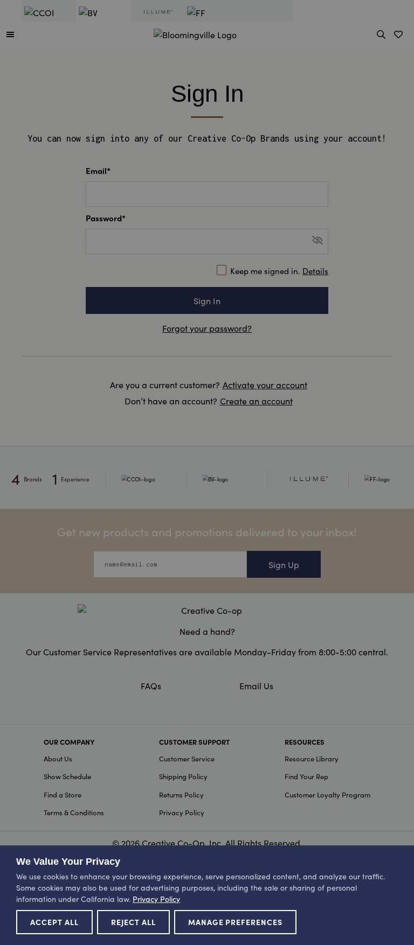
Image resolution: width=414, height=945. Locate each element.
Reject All (133, 921)
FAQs (151, 685)
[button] (10, 34)
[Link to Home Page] (195, 33)
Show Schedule (67, 776)
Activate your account (265, 384)
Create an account (256, 401)
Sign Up (283, 564)
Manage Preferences (235, 921)
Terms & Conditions (74, 812)
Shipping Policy (183, 776)
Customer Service (187, 758)
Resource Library (312, 758)
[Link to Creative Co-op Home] (207, 610)
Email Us (256, 685)
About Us (58, 758)
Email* (98, 170)
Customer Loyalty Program (327, 794)
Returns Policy (181, 794)
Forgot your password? (207, 328)
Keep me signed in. (279, 270)
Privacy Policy (181, 812)
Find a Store (62, 794)
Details (315, 270)
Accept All (54, 921)
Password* (106, 217)
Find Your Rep (306, 776)
